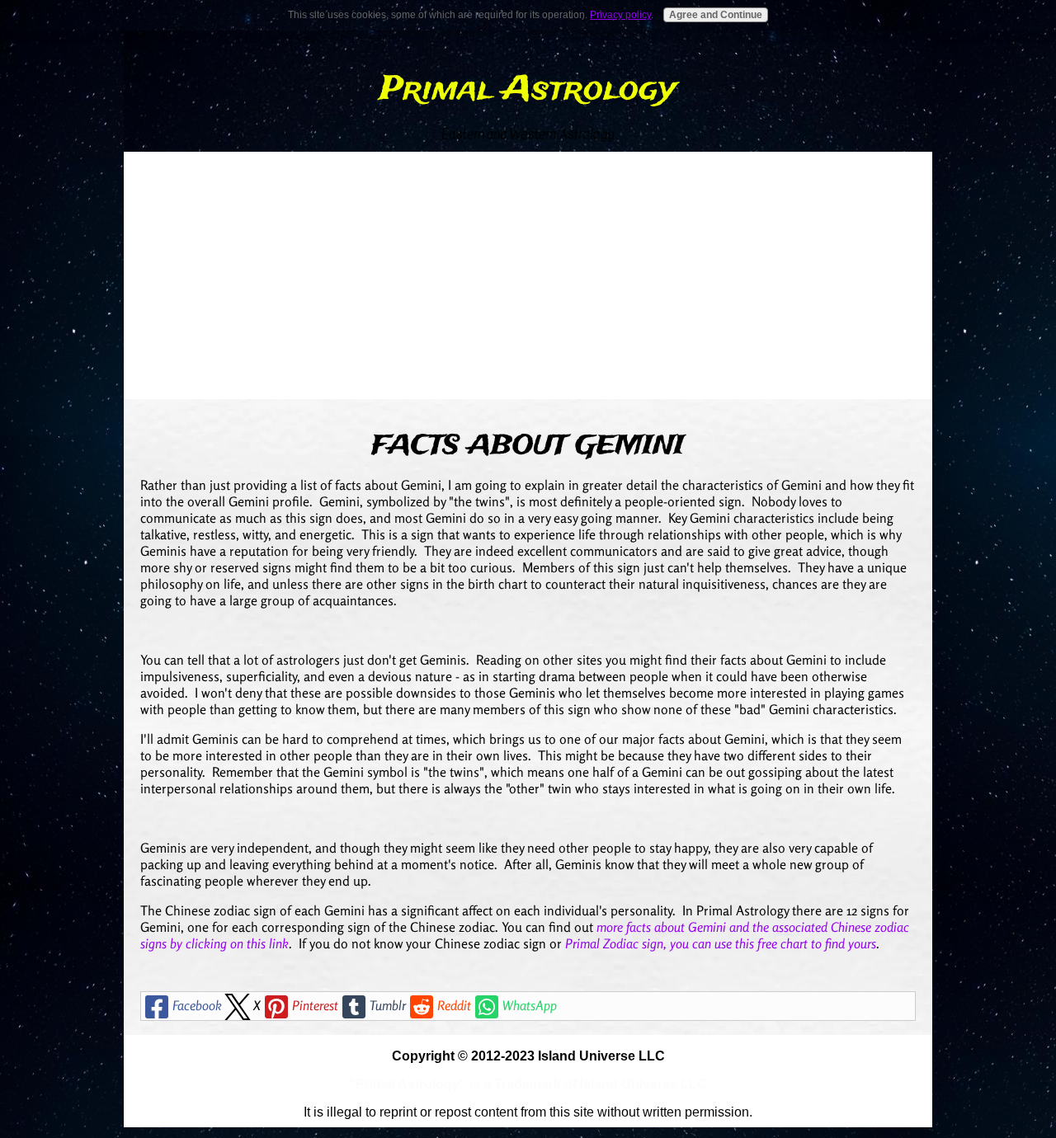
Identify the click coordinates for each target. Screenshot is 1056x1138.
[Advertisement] (528, 275)
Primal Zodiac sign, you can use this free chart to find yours (720, 943)
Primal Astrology (528, 90)
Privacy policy (620, 15)
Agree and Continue (715, 15)
